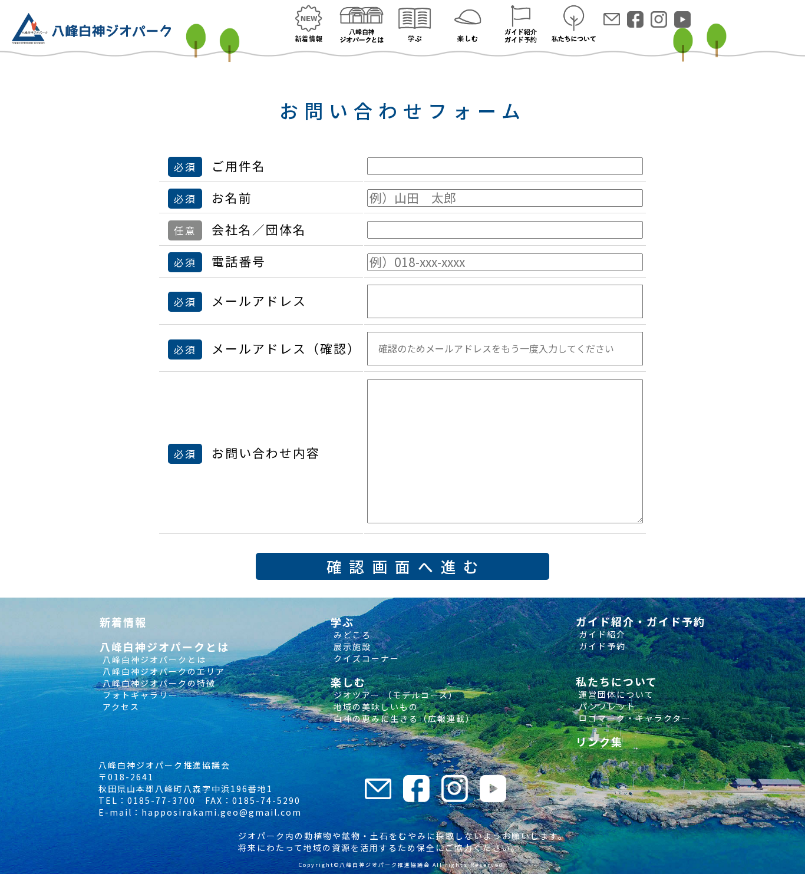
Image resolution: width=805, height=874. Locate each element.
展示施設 (351, 646)
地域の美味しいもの (374, 707)
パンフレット (606, 706)
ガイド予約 (601, 646)
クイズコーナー (365, 658)
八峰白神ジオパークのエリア (162, 671)
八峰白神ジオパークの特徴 (158, 683)
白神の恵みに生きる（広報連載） (403, 718)
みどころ (351, 635)
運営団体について (615, 694)
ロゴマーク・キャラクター (633, 718)
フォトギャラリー (139, 695)
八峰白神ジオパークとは (153, 659)
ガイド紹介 (601, 634)
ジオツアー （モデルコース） (394, 695)
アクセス (120, 707)
